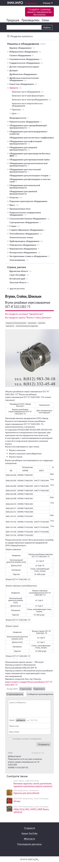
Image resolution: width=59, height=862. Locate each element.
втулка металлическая (16, 323)
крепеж (41, 323)
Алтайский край (18, 278)
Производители (31, 20)
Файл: (12, 720)
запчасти (10, 326)
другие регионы (17, 288)
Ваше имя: (14, 726)
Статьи (46, 20)
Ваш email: (14, 731)
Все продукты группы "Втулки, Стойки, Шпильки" (28, 317)
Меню (46, 2)
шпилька (32, 323)
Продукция (13, 20)
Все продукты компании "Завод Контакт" (24, 314)
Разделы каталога (21, 36)
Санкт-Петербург (19, 275)
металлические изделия (27, 326)
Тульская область (19, 282)
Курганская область (20, 271)
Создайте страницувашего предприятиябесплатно (39, 12)
